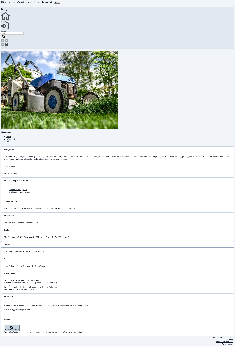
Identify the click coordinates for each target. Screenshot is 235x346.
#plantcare (37, 332)
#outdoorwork (28, 332)
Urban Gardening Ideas (18, 190)
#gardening (8, 332)
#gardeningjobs (58, 332)
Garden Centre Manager (44, 208)
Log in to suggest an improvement (17, 310)
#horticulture (18, 332)
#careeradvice (69, 332)
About (230, 339)
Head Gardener (10, 208)
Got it (57, 2)
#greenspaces (46, 332)
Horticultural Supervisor (65, 208)
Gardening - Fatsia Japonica (19, 192)
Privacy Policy (47, 2)
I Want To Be (11, 139)
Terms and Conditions (224, 342)
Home (8, 137)
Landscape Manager (26, 208)
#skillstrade (78, 332)
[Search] (3, 37)
